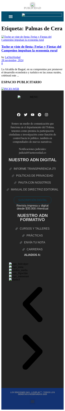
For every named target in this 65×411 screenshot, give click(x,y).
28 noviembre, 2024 (12, 60)
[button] (10, 16)
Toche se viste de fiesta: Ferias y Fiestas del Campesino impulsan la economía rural (31, 48)
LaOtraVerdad (12, 57)
